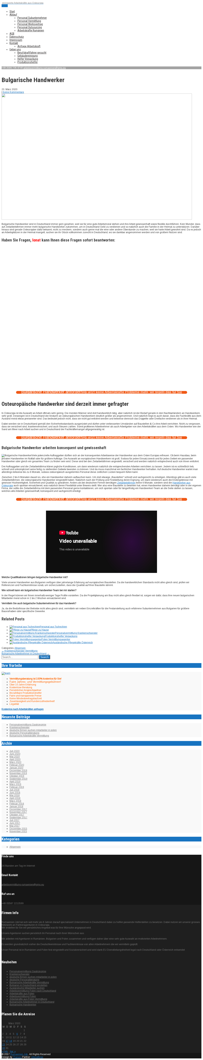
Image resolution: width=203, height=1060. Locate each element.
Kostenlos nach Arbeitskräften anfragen (23, 709)
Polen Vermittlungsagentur (55, 639)
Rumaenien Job (19, 1054)
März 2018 (15, 801)
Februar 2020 (17, 765)
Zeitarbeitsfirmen (126, 482)
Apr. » (13, 1051)
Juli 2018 (14, 789)
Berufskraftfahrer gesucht (31, 52)
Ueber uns (15, 49)
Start (12, 11)
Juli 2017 (14, 820)
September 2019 (18, 778)
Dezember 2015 (18, 828)
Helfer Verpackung (27, 59)
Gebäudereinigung (27, 55)
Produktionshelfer (27, 62)
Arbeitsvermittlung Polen (23, 996)
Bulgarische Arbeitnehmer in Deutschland (25, 653)
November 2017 (18, 812)
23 (3, 1044)
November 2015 (18, 831)
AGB (12, 33)
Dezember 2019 (18, 770)
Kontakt (14, 43)
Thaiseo (17, 1057)
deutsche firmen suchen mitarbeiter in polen (33, 730)
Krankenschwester (20, 727)
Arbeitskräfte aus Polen (22, 993)
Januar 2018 (16, 806)
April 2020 (15, 759)
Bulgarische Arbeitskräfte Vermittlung (29, 735)
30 (3, 1048)
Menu (5, 5)
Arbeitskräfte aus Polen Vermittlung (28, 999)
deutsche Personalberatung (24, 733)
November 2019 (18, 773)
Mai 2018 (15, 795)
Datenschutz (17, 36)
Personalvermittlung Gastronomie (28, 724)
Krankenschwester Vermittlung (19, 650)
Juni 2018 (15, 792)
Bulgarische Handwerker (23, 1004)
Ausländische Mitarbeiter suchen (27, 988)
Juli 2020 (14, 751)
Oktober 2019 (17, 776)
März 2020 (15, 762)
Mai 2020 (15, 756)
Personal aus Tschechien (53, 626)
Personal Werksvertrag (30, 24)
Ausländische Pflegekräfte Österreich (73, 642)
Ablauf (13, 14)
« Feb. (5, 1051)
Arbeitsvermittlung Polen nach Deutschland (33, 990)
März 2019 (15, 784)
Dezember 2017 (18, 809)
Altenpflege (37, 1057)
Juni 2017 (15, 823)
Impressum (16, 40)
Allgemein (20, 648)
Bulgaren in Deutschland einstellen (28, 985)
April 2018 (15, 798)
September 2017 (18, 817)
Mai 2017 (15, 825)
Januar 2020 (16, 767)
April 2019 (15, 781)
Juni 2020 (15, 753)
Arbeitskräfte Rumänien (30, 30)
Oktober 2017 (17, 814)
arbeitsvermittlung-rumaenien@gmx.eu (44, 67)
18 (10, 1041)
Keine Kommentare (13, 92)
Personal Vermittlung (29, 21)
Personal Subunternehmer (32, 17)
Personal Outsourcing (29, 27)
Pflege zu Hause (40, 629)
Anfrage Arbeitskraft (28, 46)
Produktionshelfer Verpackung (61, 636)
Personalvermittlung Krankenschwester (76, 633)
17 (7, 1041)
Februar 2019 (17, 787)
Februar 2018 (17, 803)
